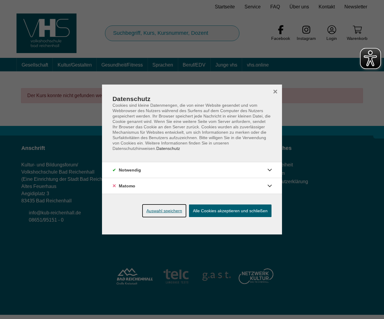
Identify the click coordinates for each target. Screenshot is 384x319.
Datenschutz (168, 148)
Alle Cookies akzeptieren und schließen (230, 210)
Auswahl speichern (164, 210)
